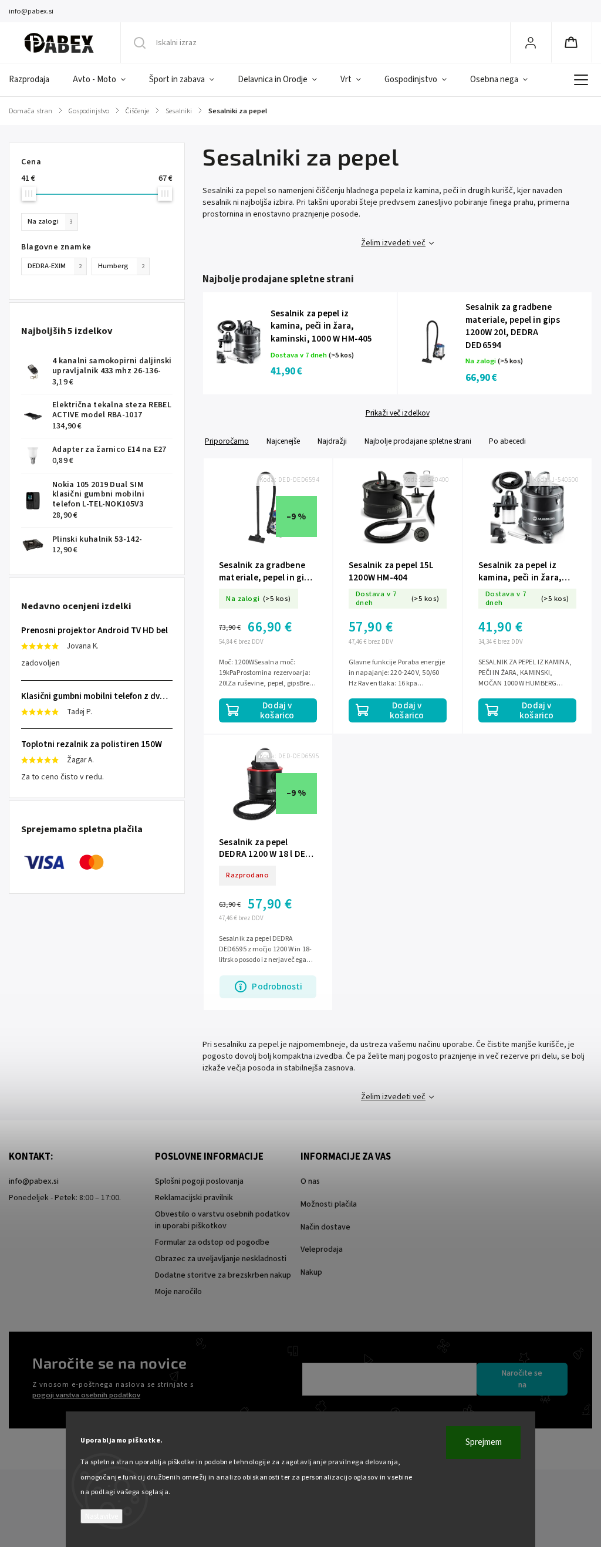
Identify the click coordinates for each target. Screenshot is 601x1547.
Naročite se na (522, 1379)
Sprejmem (483, 1442)
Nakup (311, 1272)
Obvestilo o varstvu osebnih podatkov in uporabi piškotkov (222, 1220)
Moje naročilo (178, 1292)
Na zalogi (50, 221)
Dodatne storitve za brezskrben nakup (223, 1275)
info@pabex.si (34, 1181)
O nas (310, 1181)
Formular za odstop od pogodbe (212, 1242)
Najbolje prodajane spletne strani (417, 441)
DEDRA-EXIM (55, 266)
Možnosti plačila (328, 1204)
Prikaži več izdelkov (398, 413)
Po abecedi (507, 441)
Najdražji (332, 441)
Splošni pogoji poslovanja (199, 1181)
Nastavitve (101, 1516)
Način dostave (325, 1227)
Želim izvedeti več (393, 243)
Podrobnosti (277, 986)
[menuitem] (35, 79)
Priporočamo (227, 441)
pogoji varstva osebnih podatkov (86, 1395)
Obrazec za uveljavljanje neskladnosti (220, 1259)
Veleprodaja (321, 1249)
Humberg (121, 266)
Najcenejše (283, 441)
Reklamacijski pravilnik (194, 1198)
